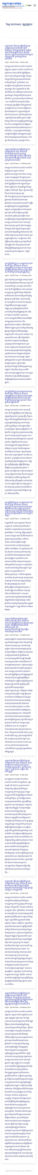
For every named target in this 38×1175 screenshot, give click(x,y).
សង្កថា (7, 62)
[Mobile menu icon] (35, 5)
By (14, 62)
